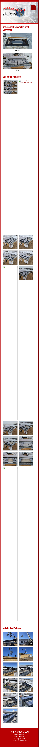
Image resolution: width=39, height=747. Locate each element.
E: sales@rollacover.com (19, 740)
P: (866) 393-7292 (19, 739)
